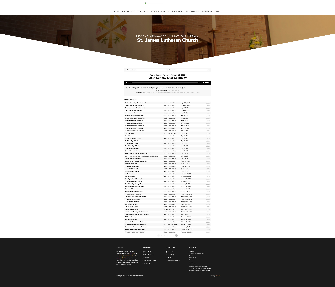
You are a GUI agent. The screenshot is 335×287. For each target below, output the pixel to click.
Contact (207, 11)
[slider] (165, 82)
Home (116, 11)
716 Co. (217, 276)
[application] (167, 83)
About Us (127, 11)
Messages (192, 11)
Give (217, 11)
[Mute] (203, 83)
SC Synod (132, 254)
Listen (208, 103)
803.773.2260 (192, 257)
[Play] (126, 83)
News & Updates (160, 11)
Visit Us (142, 11)
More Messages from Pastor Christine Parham (172, 92)
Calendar (178, 11)
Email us (191, 262)
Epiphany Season (151, 92)
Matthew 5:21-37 (174, 90)
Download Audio (194, 92)
